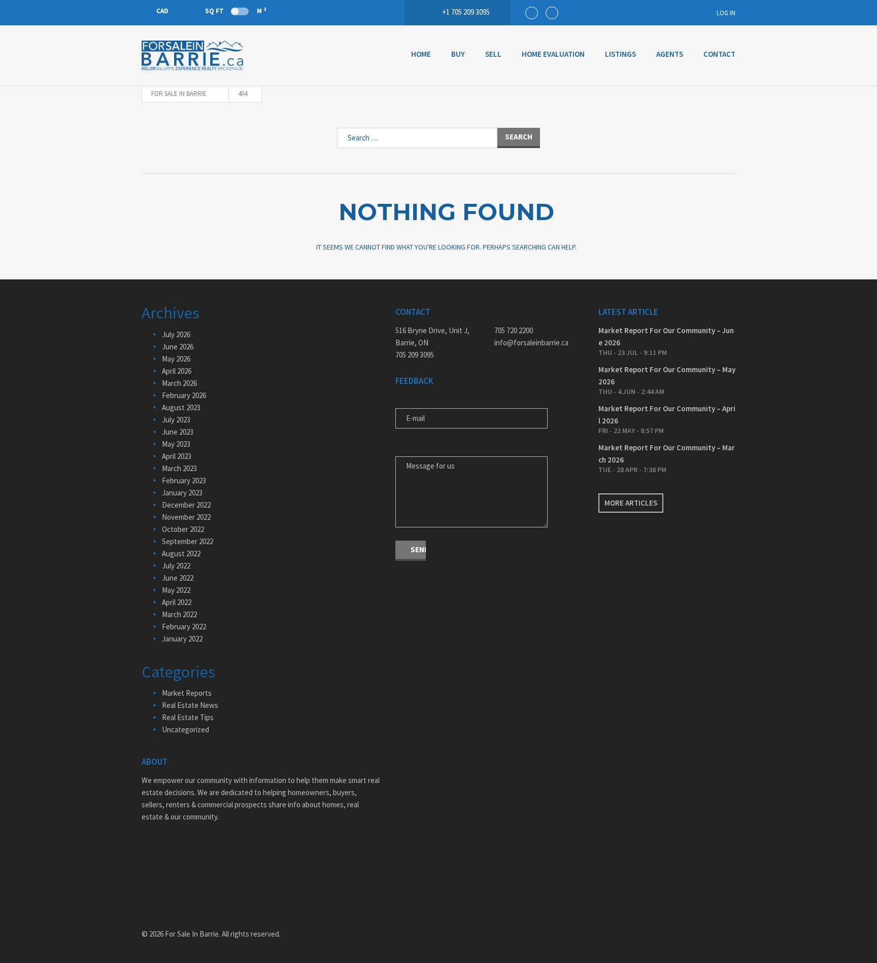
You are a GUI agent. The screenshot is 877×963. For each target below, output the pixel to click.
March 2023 (179, 468)
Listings (620, 54)
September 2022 (187, 541)
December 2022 (186, 505)
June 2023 (177, 432)
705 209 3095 (414, 355)
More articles (630, 503)
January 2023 (182, 492)
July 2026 (176, 334)
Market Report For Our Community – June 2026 (666, 336)
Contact (719, 54)
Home (421, 54)
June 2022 (177, 578)
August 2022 (181, 553)
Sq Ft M (235, 10)
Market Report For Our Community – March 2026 (666, 454)
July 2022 (176, 565)
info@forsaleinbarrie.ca (531, 342)
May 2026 (176, 359)
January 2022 (182, 639)
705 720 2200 (513, 330)
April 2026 (176, 371)
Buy (458, 54)
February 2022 (184, 626)
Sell (493, 54)
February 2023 (184, 480)
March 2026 (179, 383)
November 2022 (186, 517)
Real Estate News (190, 705)
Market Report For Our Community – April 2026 (666, 414)
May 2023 (176, 444)
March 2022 (179, 614)
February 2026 (184, 395)
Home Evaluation (553, 54)
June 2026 (177, 346)
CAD (162, 11)
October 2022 (183, 529)
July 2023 (176, 419)
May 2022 (176, 590)
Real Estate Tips (188, 717)
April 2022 (176, 602)
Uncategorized (185, 729)
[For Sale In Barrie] (192, 55)
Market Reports (187, 693)
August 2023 (181, 407)
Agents (669, 54)
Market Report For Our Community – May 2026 (666, 375)
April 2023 (176, 456)
